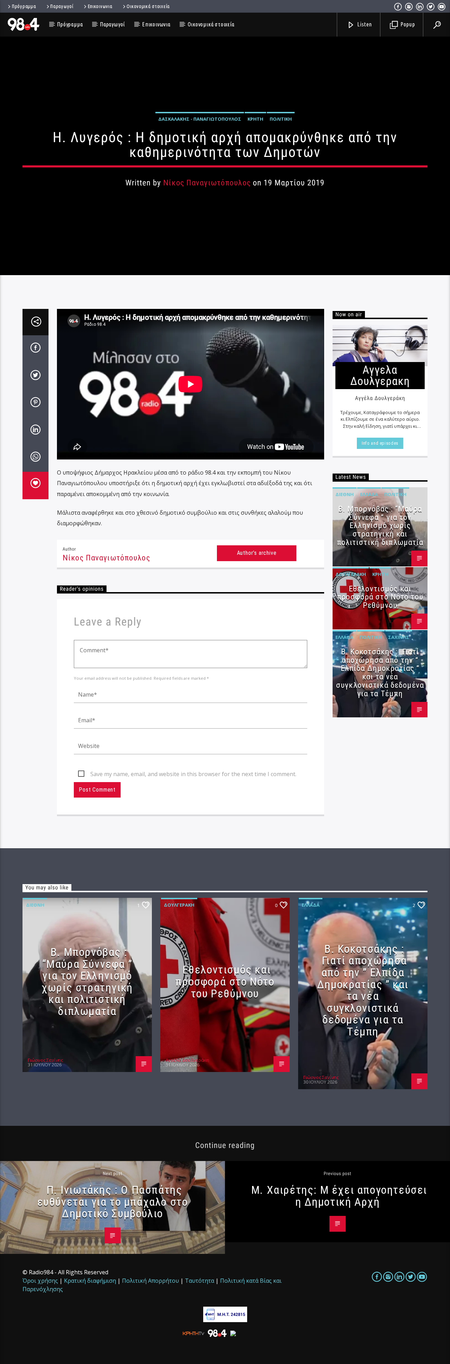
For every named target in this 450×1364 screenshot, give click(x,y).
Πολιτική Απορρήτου (150, 1280)
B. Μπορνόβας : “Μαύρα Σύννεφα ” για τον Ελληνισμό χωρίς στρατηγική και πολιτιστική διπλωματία (380, 525)
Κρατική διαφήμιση (90, 1280)
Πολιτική (281, 119)
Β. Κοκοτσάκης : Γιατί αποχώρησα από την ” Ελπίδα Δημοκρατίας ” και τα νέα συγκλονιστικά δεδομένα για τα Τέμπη (380, 672)
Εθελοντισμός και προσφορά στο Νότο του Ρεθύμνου (380, 597)
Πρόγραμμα (24, 6)
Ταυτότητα (199, 1280)
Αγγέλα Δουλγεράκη (187, 1060)
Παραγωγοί (61, 6)
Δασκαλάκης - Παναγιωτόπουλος (199, 119)
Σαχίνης (398, 637)
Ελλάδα (369, 494)
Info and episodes (380, 443)
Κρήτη (255, 119)
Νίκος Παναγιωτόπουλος (207, 183)
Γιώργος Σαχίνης (45, 1060)
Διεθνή (344, 494)
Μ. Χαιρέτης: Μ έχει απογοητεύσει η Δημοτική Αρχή (339, 1195)
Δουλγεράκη (350, 574)
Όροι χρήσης (40, 1280)
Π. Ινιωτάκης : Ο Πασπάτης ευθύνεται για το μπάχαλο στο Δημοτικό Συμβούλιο (112, 1201)
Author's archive (257, 553)
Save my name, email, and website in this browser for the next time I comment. (193, 774)
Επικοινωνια (100, 6)
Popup (407, 24)
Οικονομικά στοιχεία (148, 6)
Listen (364, 24)
